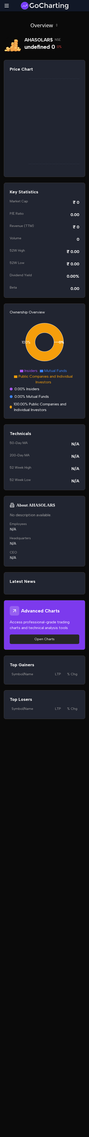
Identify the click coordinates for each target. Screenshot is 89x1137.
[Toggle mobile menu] (6, 6)
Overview (41, 25)
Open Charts (44, 639)
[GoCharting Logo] (44, 5)
